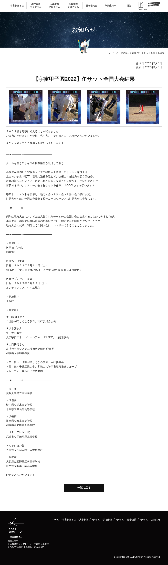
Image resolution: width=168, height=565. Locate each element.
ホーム (111, 53)
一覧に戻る (84, 487)
